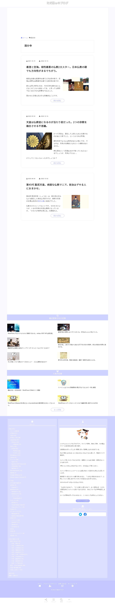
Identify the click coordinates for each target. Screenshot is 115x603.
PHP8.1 (15, 453)
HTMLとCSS (14, 437)
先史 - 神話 (15, 543)
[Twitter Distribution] (80, 514)
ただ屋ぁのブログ (57, 3)
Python (12, 509)
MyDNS (14, 468)
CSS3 (11, 435)
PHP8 (13, 448)
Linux (11, 518)
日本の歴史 (12, 539)
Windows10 (15, 494)
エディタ (13, 500)
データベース (14, 511)
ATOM (13, 502)
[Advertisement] (57, 22)
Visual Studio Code (17, 505)
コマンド (14, 496)
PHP (11, 446)
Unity (11, 531)
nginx (13, 462)
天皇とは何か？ (15, 570)
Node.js (14, 442)
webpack (15, 444)
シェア (46, 601)
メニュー (53, 601)
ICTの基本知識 (14, 483)
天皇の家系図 (14, 567)
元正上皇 (41, 201)
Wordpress (13, 455)
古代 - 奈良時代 (16, 552)
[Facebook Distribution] (85, 515)
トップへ (69, 601)
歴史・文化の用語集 (16, 565)
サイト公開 (13, 431)
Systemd (14, 527)
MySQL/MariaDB (17, 516)
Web (10, 429)
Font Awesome (14, 470)
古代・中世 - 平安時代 (18, 554)
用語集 (12, 473)
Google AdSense (15, 475)
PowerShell (16, 498)
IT (9, 481)
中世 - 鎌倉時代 (16, 559)
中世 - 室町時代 (16, 561)
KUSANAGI (15, 466)
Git (11, 529)
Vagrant (14, 487)
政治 (10, 573)
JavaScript (13, 440)
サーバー (13, 459)
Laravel (12, 457)
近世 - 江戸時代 (16, 563)
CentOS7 (14, 522)
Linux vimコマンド (17, 507)
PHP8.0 (15, 451)
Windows (13, 489)
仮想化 (12, 485)
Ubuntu (14, 524)
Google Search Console (17, 477)
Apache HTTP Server (18, 464)
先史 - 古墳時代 (16, 545)
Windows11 (15, 491)
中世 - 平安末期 (16, 556)
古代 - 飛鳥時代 (16, 550)
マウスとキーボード (16, 533)
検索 (61, 601)
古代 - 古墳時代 (16, 548)
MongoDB (14, 513)
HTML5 (12, 433)
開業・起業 (12, 575)
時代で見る (13, 541)
